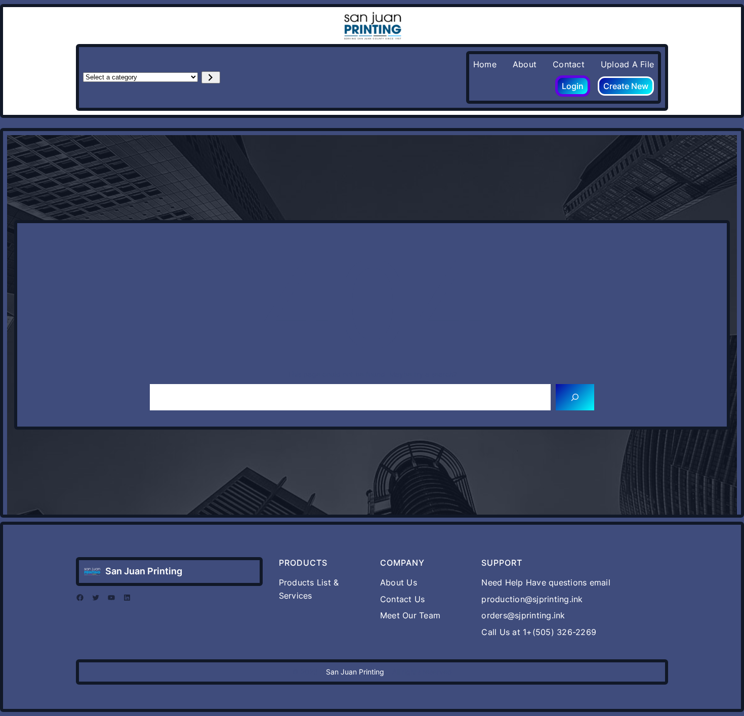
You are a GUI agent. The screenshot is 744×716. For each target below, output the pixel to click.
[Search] (575, 397)
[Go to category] (210, 77)
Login (573, 86)
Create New (625, 86)
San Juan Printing (143, 571)
